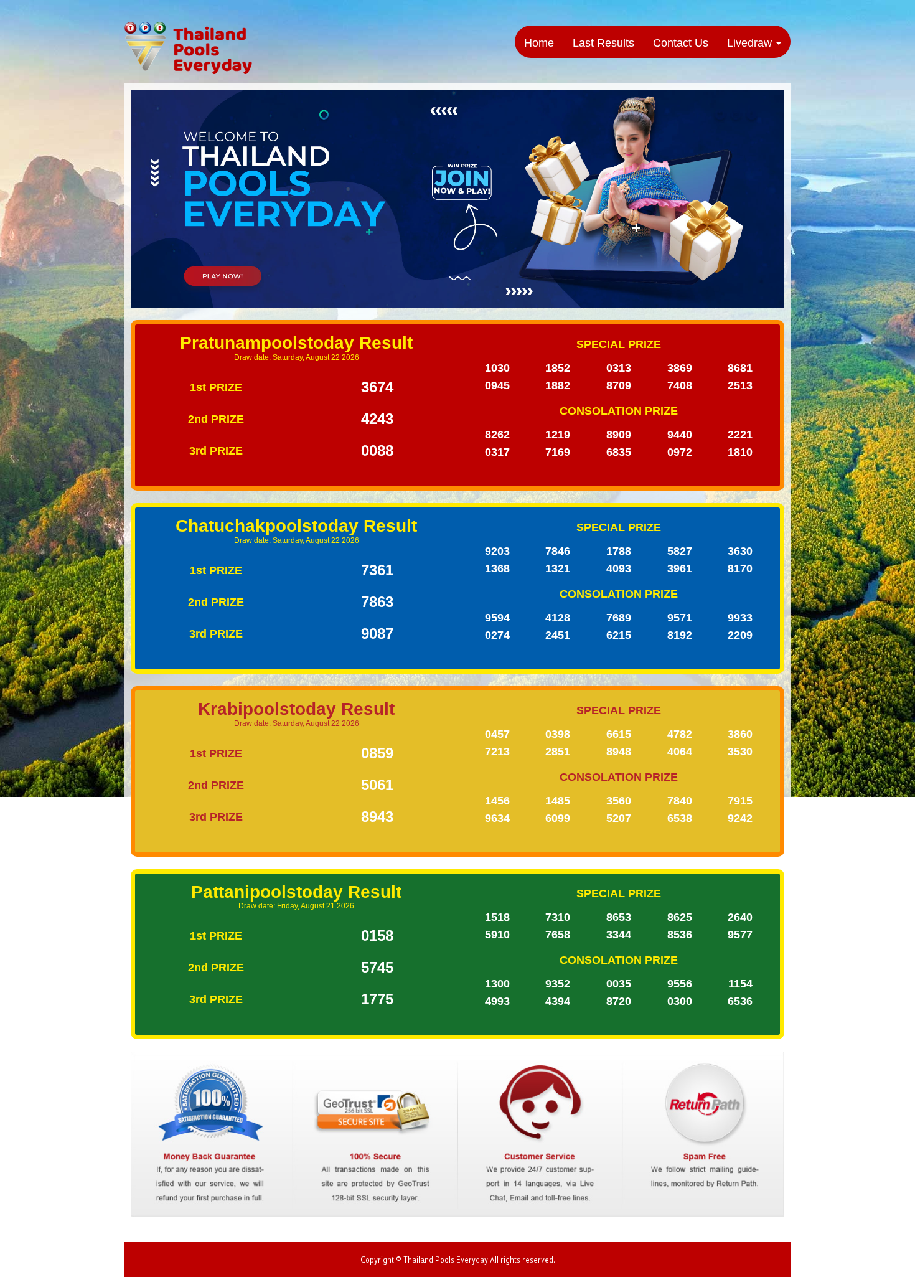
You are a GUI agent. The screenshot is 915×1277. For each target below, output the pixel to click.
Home (539, 43)
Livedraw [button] (751, 43)
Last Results (603, 43)
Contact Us (680, 43)
